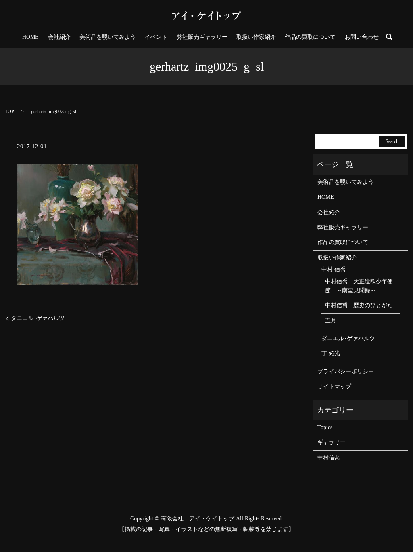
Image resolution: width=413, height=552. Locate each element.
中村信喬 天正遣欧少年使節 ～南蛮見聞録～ (359, 285)
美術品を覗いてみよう (107, 37)
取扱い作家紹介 (256, 37)
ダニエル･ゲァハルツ (38, 318)
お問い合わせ (362, 37)
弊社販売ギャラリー (202, 37)
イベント (156, 37)
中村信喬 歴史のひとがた (359, 305)
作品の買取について (310, 37)
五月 (330, 321)
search (389, 37)
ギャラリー (331, 442)
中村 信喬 (333, 269)
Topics (324, 427)
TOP (9, 111)
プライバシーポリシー (345, 372)
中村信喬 (328, 458)
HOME (30, 37)
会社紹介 (59, 37)
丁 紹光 (330, 353)
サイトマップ (334, 386)
